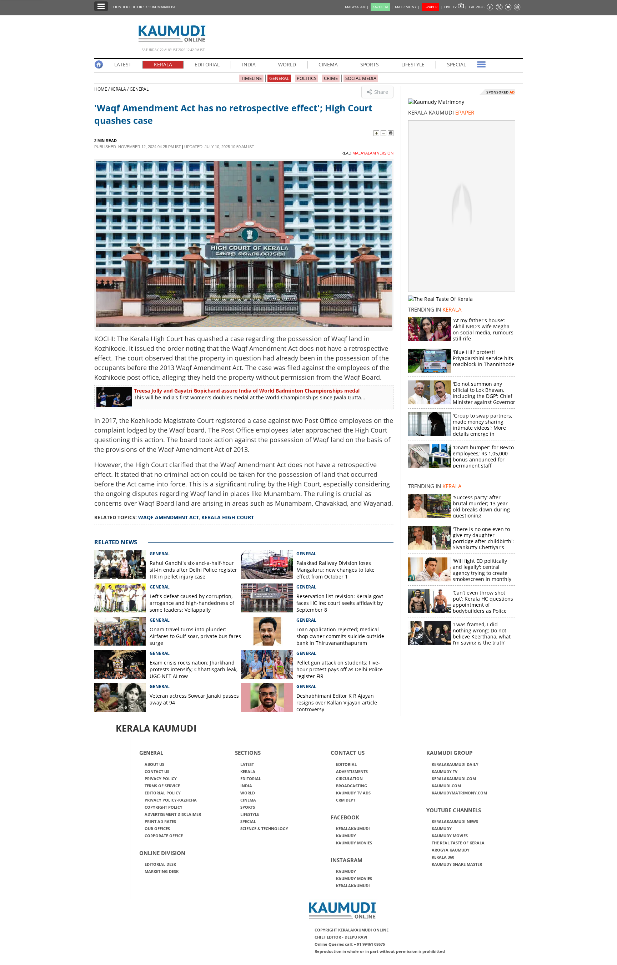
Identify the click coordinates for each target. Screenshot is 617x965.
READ (367, 153)
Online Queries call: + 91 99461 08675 (350, 944)
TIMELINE (251, 78)
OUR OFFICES (157, 828)
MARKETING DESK (162, 871)
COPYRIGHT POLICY (163, 807)
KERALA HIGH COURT (227, 517)
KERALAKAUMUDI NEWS (455, 821)
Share (381, 92)
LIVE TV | (455, 6)
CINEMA (328, 64)
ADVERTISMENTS (352, 771)
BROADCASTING (351, 785)
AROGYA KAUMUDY (451, 850)
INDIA (249, 64)
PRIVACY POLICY (161, 778)
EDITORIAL (207, 64)
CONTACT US (157, 771)
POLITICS (306, 78)
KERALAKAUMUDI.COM (454, 778)
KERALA (163, 64)
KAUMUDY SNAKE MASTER (457, 864)
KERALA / (120, 89)
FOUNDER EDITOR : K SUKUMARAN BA (143, 6)
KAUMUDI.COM (446, 785)
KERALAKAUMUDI (353, 828)
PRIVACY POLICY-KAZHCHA (171, 800)
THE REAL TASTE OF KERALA (458, 842)
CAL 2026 (477, 6)
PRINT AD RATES (160, 821)
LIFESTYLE (413, 64)
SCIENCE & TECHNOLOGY (264, 828)
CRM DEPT (345, 800)
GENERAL (279, 78)
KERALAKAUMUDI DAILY (455, 764)
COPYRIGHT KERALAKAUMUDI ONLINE (351, 930)
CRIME (331, 78)
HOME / (102, 89)
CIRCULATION (349, 778)
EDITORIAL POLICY (163, 792)
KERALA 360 (443, 857)
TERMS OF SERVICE (162, 785)
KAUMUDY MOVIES (354, 842)
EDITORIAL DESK (160, 864)
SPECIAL (456, 64)
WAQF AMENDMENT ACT (168, 517)
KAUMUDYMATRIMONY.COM (459, 792)
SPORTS (369, 64)
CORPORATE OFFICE (164, 835)
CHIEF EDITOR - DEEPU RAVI (341, 937)
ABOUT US (154, 764)
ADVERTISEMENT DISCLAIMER (173, 814)
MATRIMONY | (407, 6)
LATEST (122, 64)
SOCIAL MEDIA (360, 78)
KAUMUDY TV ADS (353, 792)
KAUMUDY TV (444, 771)
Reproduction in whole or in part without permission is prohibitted (380, 951)
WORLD (287, 64)
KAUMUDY (346, 835)
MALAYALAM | (357, 6)
